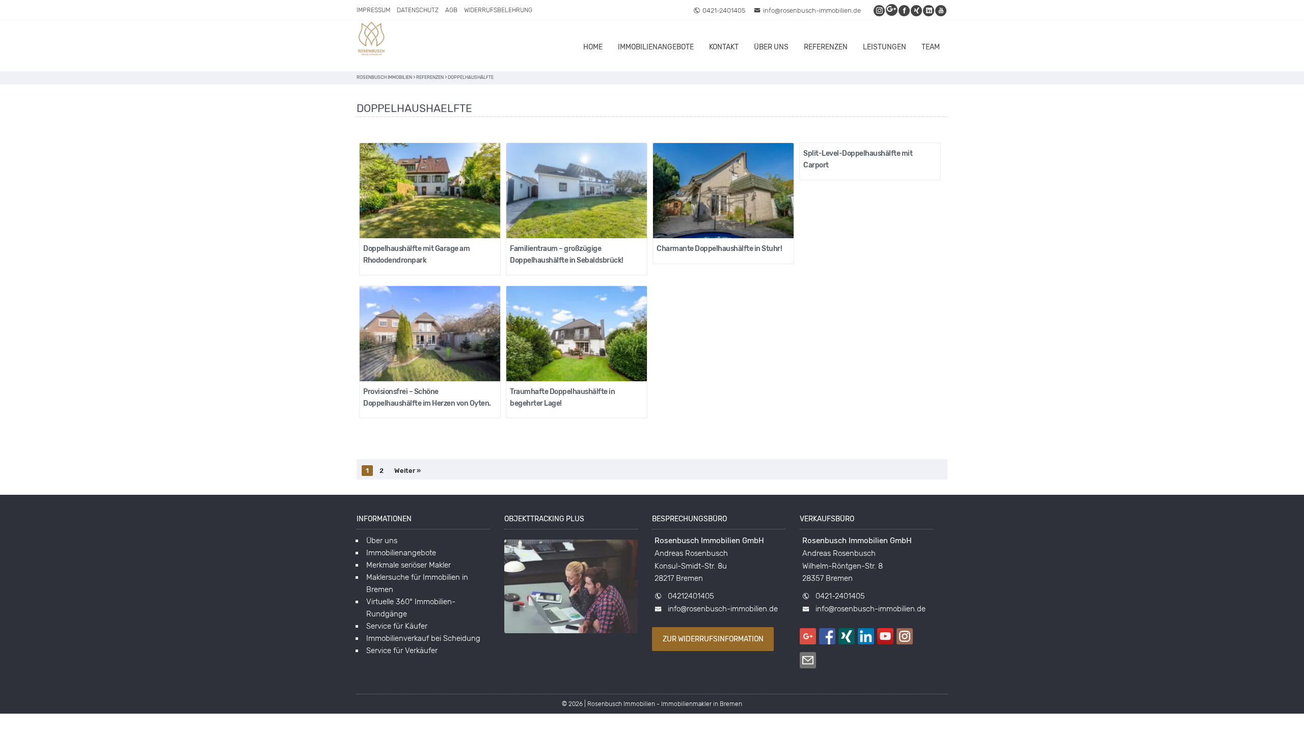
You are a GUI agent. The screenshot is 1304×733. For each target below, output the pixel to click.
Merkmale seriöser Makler (408, 565)
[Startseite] (372, 40)
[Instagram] (880, 10)
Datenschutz (418, 10)
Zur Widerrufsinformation (713, 639)
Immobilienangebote (656, 47)
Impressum (373, 10)
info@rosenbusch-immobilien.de (812, 10)
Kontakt (724, 47)
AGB (451, 10)
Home (593, 47)
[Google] (892, 10)
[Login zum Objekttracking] (571, 633)
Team (930, 47)
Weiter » (407, 470)
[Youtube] (941, 10)
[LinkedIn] (929, 10)
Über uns (771, 47)
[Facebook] (905, 10)
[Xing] (917, 10)
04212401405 (691, 596)
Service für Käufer (396, 626)
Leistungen (884, 47)
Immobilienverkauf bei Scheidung (423, 638)
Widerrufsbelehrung (498, 10)
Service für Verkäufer (402, 650)
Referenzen (826, 47)
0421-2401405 (723, 10)
